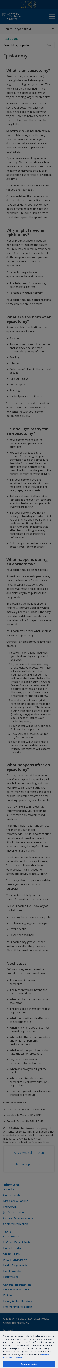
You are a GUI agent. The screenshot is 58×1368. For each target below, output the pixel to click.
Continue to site (29, 1364)
